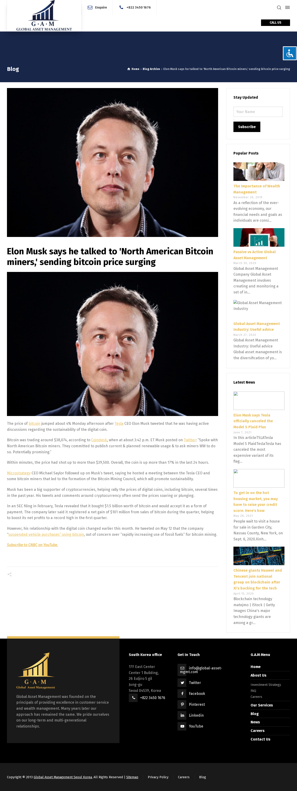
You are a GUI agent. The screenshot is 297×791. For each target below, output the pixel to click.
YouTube (196, 726)
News (255, 722)
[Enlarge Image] (112, 162)
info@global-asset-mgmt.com (201, 670)
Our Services (262, 705)
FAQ (253, 691)
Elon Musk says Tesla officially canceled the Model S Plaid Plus (253, 421)
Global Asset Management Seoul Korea (63, 777)
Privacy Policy (158, 777)
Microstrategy (19, 473)
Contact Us (260, 739)
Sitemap (132, 777)
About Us (258, 675)
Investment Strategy (266, 685)
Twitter (190, 440)
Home (256, 667)
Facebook (197, 693)
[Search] (279, 7)
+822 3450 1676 (138, 7)
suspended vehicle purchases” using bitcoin (46, 534)
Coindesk (99, 440)
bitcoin (34, 423)
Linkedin (196, 715)
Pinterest (197, 704)
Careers (256, 697)
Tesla (119, 423)
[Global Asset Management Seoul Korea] (44, 16)
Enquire (101, 7)
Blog (255, 714)
